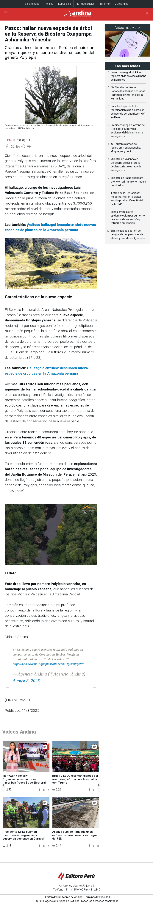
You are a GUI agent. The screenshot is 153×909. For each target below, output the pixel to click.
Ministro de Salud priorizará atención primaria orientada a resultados (128, 181)
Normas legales (85, 3)
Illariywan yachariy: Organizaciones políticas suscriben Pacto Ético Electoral (24, 779)
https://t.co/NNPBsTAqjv (29, 664)
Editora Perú (52, 897)
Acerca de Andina (72, 897)
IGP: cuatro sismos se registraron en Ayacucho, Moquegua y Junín (126, 147)
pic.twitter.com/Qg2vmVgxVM (64, 664)
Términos (90, 897)
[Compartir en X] (44, 789)
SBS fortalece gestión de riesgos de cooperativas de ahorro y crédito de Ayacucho (128, 234)
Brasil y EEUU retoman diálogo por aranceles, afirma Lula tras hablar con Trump (75, 779)
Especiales (64, 3)
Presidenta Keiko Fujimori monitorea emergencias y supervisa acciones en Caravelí (23, 835)
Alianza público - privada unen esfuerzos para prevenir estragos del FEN (74, 835)
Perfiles (49, 3)
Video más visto (127, 27)
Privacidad (103, 897)
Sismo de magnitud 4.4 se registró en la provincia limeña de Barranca (128, 76)
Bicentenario (32, 3)
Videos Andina (19, 732)
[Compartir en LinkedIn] (48, 789)
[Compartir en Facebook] (40, 789)
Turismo (105, 3)
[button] (3, 785)
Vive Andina (121, 3)
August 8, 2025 (26, 680)
